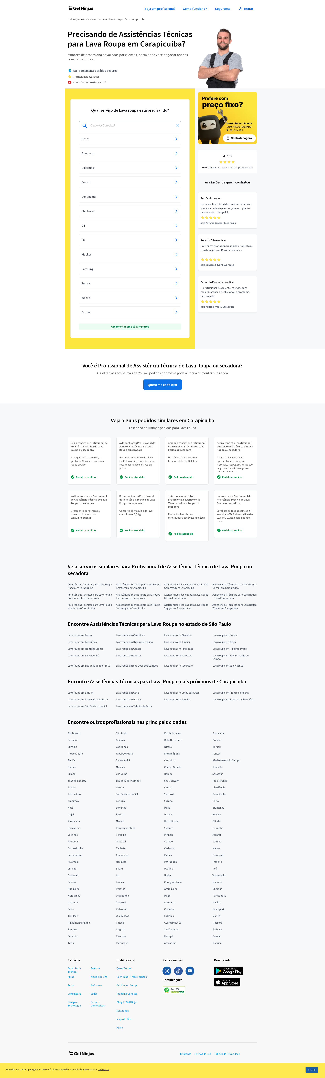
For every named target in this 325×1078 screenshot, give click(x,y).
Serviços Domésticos (98, 1003)
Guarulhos (122, 746)
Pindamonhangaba (79, 922)
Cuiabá (71, 773)
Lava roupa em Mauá (224, 642)
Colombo (217, 828)
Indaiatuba (74, 828)
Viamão (168, 841)
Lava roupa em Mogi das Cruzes (85, 648)
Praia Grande (219, 780)
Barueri (216, 746)
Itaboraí (217, 882)
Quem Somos (124, 968)
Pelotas (120, 888)
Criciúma (169, 909)
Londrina (121, 807)
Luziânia (169, 916)
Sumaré (168, 828)
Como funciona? (195, 8)
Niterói (168, 746)
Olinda (216, 821)
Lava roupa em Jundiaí (177, 642)
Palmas (216, 841)
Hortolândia (171, 821)
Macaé (216, 848)
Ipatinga (73, 902)
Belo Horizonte (173, 740)
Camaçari (217, 855)
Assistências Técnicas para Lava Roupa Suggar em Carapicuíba (186, 606)
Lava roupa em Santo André (83, 655)
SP (126, 19)
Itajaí (71, 814)
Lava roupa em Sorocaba (178, 655)
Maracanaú (74, 895)
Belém (168, 773)
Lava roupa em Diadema (178, 635)
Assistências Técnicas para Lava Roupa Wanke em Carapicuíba (234, 606)
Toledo (120, 922)
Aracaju (216, 814)
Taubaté (121, 848)
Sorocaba (217, 773)
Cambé (216, 936)
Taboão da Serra (77, 780)
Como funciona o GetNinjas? (89, 82)
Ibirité (167, 875)
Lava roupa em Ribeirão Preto (229, 648)
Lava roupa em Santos (128, 655)
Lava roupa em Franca (224, 635)
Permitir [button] (311, 1070)
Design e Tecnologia (74, 1003)
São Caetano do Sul (127, 794)
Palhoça (217, 929)
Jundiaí (72, 787)
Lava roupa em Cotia (127, 692)
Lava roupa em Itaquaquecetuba (134, 642)
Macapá (168, 936)
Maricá (168, 855)
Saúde (94, 993)
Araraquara (170, 888)
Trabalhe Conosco (126, 993)
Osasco (72, 767)
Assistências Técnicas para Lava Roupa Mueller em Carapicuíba (90, 606)
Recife (71, 760)
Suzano (168, 801)
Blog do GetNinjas (126, 1002)
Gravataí (121, 841)
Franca (120, 882)
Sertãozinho (171, 929)
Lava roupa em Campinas (130, 635)
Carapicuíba (219, 794)
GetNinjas (74, 19)
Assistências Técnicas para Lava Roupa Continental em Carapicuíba (90, 596)
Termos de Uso (202, 1054)
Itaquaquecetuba (125, 828)
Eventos (95, 968)
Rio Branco (74, 733)
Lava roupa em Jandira (177, 699)
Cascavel (73, 875)
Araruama (170, 902)
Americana (122, 855)
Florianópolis (172, 753)
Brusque (72, 929)
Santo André (123, 760)
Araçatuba (170, 943)
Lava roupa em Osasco (129, 648)
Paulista (217, 861)
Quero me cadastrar (162, 384)
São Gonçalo (171, 780)
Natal (71, 807)
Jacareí (216, 834)
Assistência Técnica (94, 19)
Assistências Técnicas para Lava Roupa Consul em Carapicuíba (234, 586)
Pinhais (168, 834)
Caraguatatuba (173, 882)
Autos (71, 985)
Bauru (119, 868)
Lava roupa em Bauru (80, 635)
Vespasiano (122, 895)
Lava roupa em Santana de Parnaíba (232, 699)
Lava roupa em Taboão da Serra (134, 706)
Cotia (215, 801)
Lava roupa (116, 19)
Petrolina (121, 909)
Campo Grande (172, 767)
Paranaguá (122, 943)
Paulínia (169, 868)
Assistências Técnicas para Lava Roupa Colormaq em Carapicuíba (186, 586)
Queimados (122, 916)
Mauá (167, 807)
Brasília (216, 740)
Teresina (121, 834)
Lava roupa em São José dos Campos (137, 665)
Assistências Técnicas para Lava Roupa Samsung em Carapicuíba (138, 606)
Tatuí (71, 943)
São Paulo (121, 733)
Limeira (72, 868)
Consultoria (74, 993)
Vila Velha (121, 773)
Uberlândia (218, 787)
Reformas (96, 985)
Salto (71, 909)
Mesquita (121, 861)
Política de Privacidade (227, 1054)
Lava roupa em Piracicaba (178, 648)
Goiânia (120, 740)
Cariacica (169, 848)
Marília (216, 916)
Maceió (120, 821)
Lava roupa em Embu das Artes (181, 692)
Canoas (168, 787)
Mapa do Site (123, 1019)
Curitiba (72, 746)
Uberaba (217, 888)
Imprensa (185, 1054)
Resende (121, 936)
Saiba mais (103, 1069)
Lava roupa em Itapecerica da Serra (88, 699)
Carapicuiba (138, 19)
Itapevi (168, 814)
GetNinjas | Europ (126, 985)
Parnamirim (75, 855)
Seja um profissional (160, 8)
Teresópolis (219, 895)
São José (169, 794)
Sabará (72, 882)
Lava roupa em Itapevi (128, 699)
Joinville (217, 767)
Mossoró (217, 922)
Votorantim (219, 875)
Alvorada (73, 861)
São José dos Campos (128, 780)
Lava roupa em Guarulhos (82, 642)
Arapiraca (73, 801)
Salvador (73, 740)
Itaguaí (120, 929)
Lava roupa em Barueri (80, 692)
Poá (214, 868)
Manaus (120, 767)
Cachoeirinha (75, 848)
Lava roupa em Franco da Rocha (230, 692)
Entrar (248, 8)
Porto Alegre (75, 753)
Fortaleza (218, 733)
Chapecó (121, 902)
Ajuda (119, 1027)
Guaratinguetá (172, 922)
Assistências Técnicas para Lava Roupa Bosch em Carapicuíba (90, 586)
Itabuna (217, 943)
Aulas (71, 976)
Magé (167, 895)
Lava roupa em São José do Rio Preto (89, 665)
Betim (119, 814)
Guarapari (218, 909)
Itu (117, 875)
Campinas (170, 760)
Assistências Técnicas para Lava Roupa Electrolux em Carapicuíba (138, 596)
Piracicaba (74, 821)
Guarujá (120, 801)
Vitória (120, 787)
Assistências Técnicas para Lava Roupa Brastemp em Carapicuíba (138, 586)
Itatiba (216, 902)
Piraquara (73, 888)
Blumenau (218, 807)
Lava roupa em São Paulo (178, 665)
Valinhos (73, 834)
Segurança (223, 8)
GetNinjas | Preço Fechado (131, 976)
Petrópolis (170, 861)
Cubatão (73, 936)
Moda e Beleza (99, 976)
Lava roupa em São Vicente (227, 665)
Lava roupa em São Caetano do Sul (87, 706)
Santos (216, 753)
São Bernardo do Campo (226, 760)
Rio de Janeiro (172, 733)
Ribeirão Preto (124, 753)
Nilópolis (73, 841)
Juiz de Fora (74, 794)
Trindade (73, 916)
